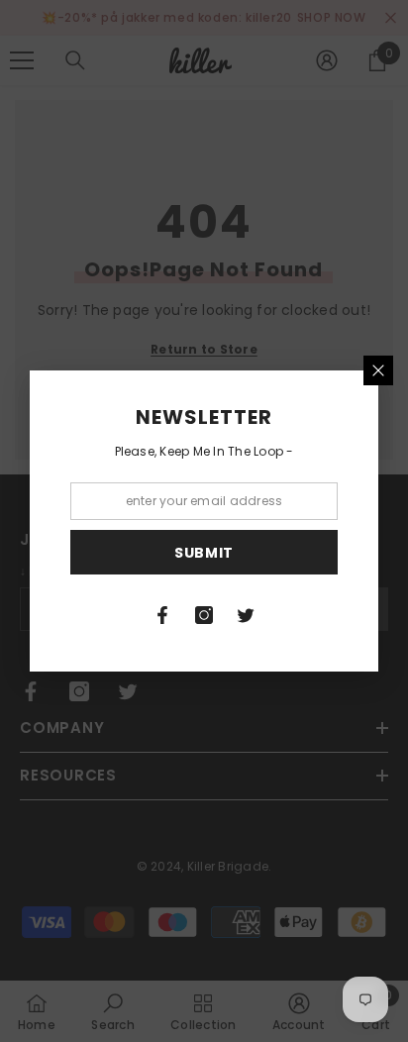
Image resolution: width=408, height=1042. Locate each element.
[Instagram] (204, 615)
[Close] (378, 370)
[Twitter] (245, 615)
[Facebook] (162, 615)
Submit (204, 553)
